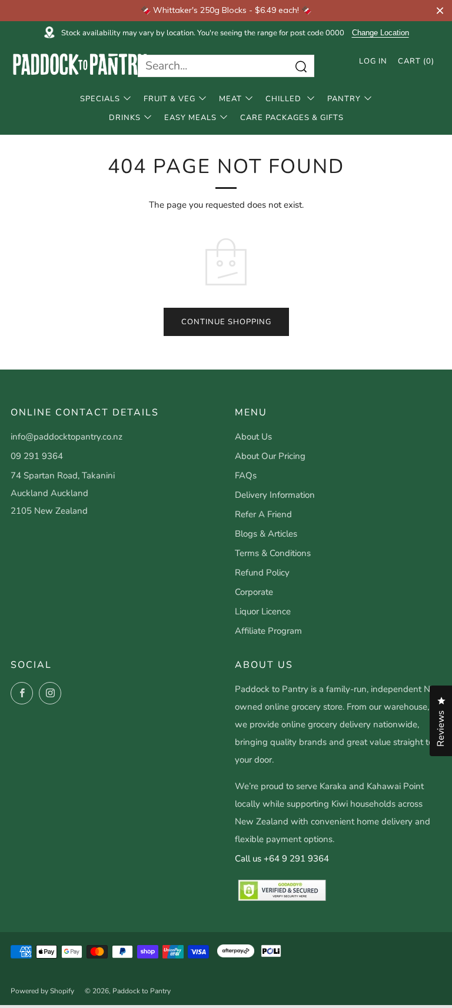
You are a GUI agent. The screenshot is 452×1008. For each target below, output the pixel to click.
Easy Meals (190, 117)
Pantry (344, 99)
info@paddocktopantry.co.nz (66, 437)
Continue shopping (226, 322)
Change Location (380, 33)
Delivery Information (275, 495)
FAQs (246, 475)
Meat (230, 99)
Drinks (125, 117)
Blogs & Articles (266, 534)
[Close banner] (440, 10)
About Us (253, 437)
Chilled (284, 99)
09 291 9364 (37, 456)
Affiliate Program (268, 631)
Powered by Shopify (42, 991)
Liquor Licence (263, 611)
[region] (226, 10)
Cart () (416, 61)
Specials (100, 99)
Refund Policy (262, 572)
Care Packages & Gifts (292, 117)
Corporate (254, 592)
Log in (373, 61)
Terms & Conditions (273, 553)
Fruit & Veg (169, 99)
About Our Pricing (270, 456)
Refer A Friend (263, 514)
